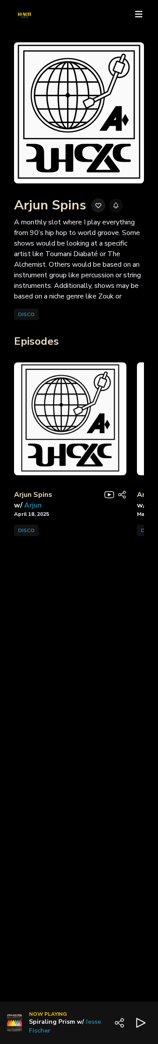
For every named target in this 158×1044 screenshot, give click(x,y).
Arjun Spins (33, 495)
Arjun (33, 505)
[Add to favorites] (98, 205)
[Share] (122, 494)
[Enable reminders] (116, 205)
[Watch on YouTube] (109, 495)
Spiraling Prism (52, 1022)
